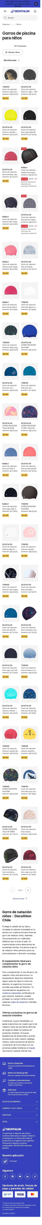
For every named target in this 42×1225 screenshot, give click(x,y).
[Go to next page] (28, 890)
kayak (32, 1048)
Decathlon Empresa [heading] (11, 1102)
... (13, 24)
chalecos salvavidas (11, 993)
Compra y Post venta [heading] (12, 1108)
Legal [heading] (4, 1122)
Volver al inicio (18, 899)
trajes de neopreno (19, 1002)
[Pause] (36, 4)
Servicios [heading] (6, 1115)
